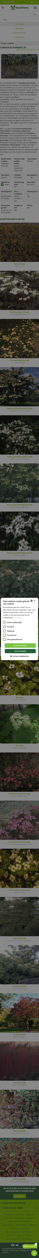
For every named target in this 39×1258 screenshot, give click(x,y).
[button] (19, 656)
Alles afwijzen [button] (20, 651)
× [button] (34, 600)
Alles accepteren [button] (20, 645)
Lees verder (17, 617)
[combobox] (31, 601)
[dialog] (19, 629)
